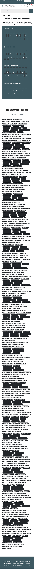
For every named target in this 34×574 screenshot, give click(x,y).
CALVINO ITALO (22, 176)
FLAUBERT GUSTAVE (7, 287)
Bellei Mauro (15, 493)
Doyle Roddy (6, 518)
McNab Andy (6, 382)
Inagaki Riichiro (19, 329)
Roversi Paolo (6, 421)
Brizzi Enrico (6, 319)
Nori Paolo (6, 520)
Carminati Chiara (7, 542)
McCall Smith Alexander (9, 340)
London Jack (16, 125)
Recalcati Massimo (7, 291)
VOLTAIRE (13, 319)
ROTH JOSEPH (6, 270)
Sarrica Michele (26, 402)
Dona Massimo (24, 495)
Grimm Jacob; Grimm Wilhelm (10, 310)
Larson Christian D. (8, 355)
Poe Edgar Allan (7, 166)
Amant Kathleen (21, 510)
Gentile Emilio (27, 497)
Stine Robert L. (14, 276)
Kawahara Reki (25, 506)
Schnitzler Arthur (7, 444)
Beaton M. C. (17, 204)
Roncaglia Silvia (15, 321)
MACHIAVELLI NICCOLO (19, 370)
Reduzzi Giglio (6, 440)
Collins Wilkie (22, 310)
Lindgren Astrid (17, 546)
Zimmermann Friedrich (8, 461)
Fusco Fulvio (26, 159)
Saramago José (15, 421)
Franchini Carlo (7, 121)
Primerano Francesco (8, 144)
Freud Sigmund (26, 161)
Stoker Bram (6, 276)
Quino (4, 427)
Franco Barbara (20, 200)
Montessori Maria (17, 297)
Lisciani (25, 127)
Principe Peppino (7, 297)
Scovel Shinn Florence (8, 200)
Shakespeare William (25, 134)
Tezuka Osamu (6, 153)
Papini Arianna (14, 520)
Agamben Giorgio (7, 516)
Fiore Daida (25, 406)
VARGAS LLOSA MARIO (16, 480)
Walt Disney (14, 217)
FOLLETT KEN (6, 376)
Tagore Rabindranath (17, 280)
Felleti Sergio (15, 253)
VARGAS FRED (17, 478)
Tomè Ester (17, 368)
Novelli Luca (14, 508)
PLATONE (13, 251)
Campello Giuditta (7, 140)
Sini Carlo (24, 516)
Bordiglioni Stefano (8, 206)
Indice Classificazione (13, 83)
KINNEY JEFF (14, 387)
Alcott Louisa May (17, 183)
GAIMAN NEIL (6, 215)
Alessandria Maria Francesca (10, 176)
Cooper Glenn (26, 357)
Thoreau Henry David (8, 368)
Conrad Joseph (6, 155)
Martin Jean (24, 429)
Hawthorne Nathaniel (20, 363)
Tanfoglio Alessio (18, 193)
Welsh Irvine (6, 470)
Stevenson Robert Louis (19, 147)
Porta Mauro (16, 121)
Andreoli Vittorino (8, 225)
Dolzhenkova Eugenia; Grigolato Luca (12, 385)
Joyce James (20, 319)
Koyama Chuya (16, 406)
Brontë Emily (15, 389)
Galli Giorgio (6, 489)
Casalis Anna (6, 127)
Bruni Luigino (6, 304)
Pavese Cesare (26, 155)
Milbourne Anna (15, 278)
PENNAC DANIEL (16, 285)
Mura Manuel (6, 151)
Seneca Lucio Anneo (15, 436)
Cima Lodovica (22, 215)
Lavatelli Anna (15, 391)
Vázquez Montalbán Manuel (23, 312)
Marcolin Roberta (15, 202)
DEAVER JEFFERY (6, 249)
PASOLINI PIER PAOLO (24, 393)
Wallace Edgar (26, 302)
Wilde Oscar (6, 130)
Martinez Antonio (17, 361)
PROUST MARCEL (23, 270)
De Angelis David (18, 476)
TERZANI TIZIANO (7, 535)
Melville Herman (25, 255)
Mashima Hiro (26, 140)
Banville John (6, 506)
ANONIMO (14, 198)
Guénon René (27, 236)
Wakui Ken (5, 436)
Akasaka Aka (19, 344)
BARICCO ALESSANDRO (8, 397)
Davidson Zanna (20, 457)
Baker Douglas (6, 387)
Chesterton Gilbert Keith (18, 187)
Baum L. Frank (15, 246)
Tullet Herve (6, 242)
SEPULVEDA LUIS (6, 221)
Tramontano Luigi (7, 346)
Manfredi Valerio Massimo (19, 380)
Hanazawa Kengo (7, 372)
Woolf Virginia (14, 164)
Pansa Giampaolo (25, 529)
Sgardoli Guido (7, 181)
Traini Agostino (19, 206)
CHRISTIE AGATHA (21, 157)
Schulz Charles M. (16, 172)
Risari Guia (27, 476)
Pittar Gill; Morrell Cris (17, 489)
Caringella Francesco (16, 487)
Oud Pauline (15, 448)
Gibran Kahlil (18, 236)
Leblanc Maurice (7, 159)
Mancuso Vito (20, 484)
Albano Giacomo (16, 263)
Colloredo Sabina (7, 193)
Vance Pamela (17, 138)
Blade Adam (20, 410)
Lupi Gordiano (6, 359)
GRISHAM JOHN (25, 240)
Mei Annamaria (6, 308)
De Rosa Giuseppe (18, 119)
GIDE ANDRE (5, 499)
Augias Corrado (7, 425)
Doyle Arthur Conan (24, 130)
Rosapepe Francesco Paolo (9, 438)
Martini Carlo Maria (8, 238)
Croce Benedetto (7, 525)
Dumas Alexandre (17, 166)
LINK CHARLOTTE (6, 448)
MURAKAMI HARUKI (7, 442)
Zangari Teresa (6, 266)
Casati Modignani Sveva (9, 312)
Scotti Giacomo (26, 412)
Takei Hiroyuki (14, 270)
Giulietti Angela (7, 484)
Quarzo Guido (22, 482)
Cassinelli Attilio (16, 467)
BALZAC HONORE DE (23, 198)
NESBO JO (5, 393)
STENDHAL (5, 306)
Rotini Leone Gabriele (8, 244)
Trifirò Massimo (16, 535)
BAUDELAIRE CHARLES (20, 474)
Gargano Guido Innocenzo (22, 461)
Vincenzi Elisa (16, 433)
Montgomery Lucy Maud (19, 257)
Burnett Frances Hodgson (9, 410)
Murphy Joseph (6, 263)
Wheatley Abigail (16, 506)
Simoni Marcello (7, 240)
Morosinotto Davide (20, 512)
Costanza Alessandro (18, 287)
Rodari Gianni (25, 149)
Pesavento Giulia (7, 361)
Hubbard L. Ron (16, 240)
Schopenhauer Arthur (25, 276)
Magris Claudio (7, 527)
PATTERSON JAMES (7, 229)
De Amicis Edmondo (17, 195)
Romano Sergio (16, 402)
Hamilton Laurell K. (15, 499)
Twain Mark (6, 164)
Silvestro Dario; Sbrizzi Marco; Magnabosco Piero (15, 342)
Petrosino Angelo (25, 317)
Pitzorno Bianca (25, 259)
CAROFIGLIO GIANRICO (8, 504)
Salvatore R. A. (17, 444)
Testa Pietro (14, 531)
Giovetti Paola (6, 325)
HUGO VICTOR (23, 306)
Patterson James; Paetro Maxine (19, 463)
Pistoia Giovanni (17, 542)
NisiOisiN (14, 304)
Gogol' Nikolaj (6, 495)
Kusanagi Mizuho (23, 387)
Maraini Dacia (17, 331)
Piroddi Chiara (17, 442)
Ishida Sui (24, 446)
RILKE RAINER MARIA (22, 438)
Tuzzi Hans (26, 491)
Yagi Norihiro (6, 293)
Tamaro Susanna (13, 393)
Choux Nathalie (7, 208)
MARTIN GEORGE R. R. (7, 472)
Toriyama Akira (7, 134)
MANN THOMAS (22, 531)
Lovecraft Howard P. (22, 300)
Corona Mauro (26, 372)
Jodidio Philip (16, 446)
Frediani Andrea (18, 491)
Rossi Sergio (6, 531)
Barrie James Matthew (24, 414)
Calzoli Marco (17, 357)
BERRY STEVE (5, 334)
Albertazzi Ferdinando (8, 378)
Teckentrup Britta (7, 548)
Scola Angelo (16, 516)
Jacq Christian (6, 302)
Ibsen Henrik (18, 397)
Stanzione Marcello (8, 399)
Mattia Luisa (23, 314)
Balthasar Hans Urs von (18, 325)
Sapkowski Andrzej (7, 478)
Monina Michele (7, 402)
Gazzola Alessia (7, 285)
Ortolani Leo (6, 412)
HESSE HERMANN (6, 253)
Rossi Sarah (25, 535)
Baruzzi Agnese (6, 185)
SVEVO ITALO (6, 251)
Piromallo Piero (25, 391)
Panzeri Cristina (17, 229)
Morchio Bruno (21, 427)
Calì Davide (14, 219)
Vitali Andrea (15, 181)
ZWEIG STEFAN (6, 217)
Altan (22, 125)
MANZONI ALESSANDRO (8, 329)
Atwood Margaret (19, 504)
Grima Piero (14, 518)
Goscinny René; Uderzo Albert (10, 414)
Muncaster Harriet (14, 306)
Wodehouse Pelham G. (8, 512)
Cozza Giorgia (16, 353)
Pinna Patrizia (6, 459)
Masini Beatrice (7, 259)
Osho (23, 204)
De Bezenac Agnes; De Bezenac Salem (21, 425)
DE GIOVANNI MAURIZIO (18, 189)
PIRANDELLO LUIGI (26, 142)
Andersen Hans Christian (9, 300)
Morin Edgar (6, 514)
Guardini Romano (24, 465)
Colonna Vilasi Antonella (20, 523)
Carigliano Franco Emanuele (18, 382)
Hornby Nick (6, 463)
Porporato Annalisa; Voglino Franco (12, 497)
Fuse (14, 484)
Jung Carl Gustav (18, 225)
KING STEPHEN (26, 185)
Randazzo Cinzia (15, 242)
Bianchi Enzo (26, 331)
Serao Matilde (6, 314)
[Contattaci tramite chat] (21, 5)
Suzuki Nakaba (23, 221)
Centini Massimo (25, 153)
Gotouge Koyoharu (7, 491)
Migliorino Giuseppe (8, 533)
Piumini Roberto (26, 138)
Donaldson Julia (20, 144)
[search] (31, 11)
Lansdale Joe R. (6, 295)
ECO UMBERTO (15, 249)
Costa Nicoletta (7, 125)
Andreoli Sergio (26, 172)
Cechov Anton (15, 450)
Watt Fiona (20, 132)
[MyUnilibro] (24, 5)
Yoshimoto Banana (7, 331)
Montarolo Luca (24, 164)
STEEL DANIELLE (6, 227)
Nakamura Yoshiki (23, 518)
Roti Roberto (6, 395)
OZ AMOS (14, 423)
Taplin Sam (13, 157)
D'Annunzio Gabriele (8, 236)
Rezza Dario (6, 261)
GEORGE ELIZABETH (17, 431)
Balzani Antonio (7, 408)
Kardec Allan (6, 391)
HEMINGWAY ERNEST (7, 501)
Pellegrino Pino (7, 149)
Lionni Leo (22, 493)
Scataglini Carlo (7, 338)
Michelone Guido (19, 544)
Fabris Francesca (7, 365)
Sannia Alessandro (7, 268)
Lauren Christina (7, 546)
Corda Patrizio (24, 514)
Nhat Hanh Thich (26, 291)
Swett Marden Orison (20, 210)
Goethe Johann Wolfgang (9, 212)
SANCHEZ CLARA (13, 482)
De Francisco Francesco (17, 395)
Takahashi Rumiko (16, 185)
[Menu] (2, 6)
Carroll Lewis (6, 187)
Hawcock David (16, 136)
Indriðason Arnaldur (8, 474)
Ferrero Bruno (6, 423)
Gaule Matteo (24, 527)
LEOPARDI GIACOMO (7, 455)
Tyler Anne (5, 465)
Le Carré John (27, 533)
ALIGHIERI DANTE (17, 234)
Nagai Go (23, 178)
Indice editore (10, 47)
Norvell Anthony (17, 208)
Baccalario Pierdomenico (20, 268)
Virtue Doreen (6, 280)
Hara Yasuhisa (6, 223)
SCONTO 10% (28, 1)
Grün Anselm (17, 291)
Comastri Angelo (7, 189)
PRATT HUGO (6, 336)
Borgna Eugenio (7, 353)
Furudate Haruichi (7, 234)
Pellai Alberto (14, 416)
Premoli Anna (23, 448)
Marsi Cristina (6, 450)
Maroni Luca (15, 314)
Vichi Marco (14, 215)
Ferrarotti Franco (16, 155)
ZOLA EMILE (14, 293)
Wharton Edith (18, 355)
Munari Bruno (6, 540)
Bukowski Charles (18, 272)
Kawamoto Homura (8, 323)
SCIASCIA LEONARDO (16, 295)
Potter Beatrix (6, 246)
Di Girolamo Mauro (18, 525)
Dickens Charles (7, 136)
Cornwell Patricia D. (8, 453)
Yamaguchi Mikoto (7, 523)
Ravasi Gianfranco (17, 168)
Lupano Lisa (6, 508)
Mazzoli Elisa (26, 208)
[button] (31, 5)
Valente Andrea (27, 480)
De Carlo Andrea (7, 380)
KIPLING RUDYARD (7, 174)
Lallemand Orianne (16, 127)
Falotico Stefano (18, 472)
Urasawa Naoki (14, 465)
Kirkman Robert (17, 159)
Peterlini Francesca (8, 210)
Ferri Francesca (7, 431)
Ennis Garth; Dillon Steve (9, 510)
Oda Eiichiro (13, 123)
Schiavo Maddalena (8, 544)
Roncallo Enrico (14, 376)
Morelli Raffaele (24, 520)
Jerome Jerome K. (15, 514)
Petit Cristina (26, 234)
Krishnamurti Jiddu (19, 323)
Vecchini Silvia (6, 198)
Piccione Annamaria (8, 537)
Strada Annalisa (25, 181)
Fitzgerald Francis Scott (21, 170)
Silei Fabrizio (6, 480)
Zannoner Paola (25, 459)
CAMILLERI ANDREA (7, 147)
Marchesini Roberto (8, 363)
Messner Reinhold (18, 501)
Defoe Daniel (23, 338)
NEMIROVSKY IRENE (7, 161)
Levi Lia (4, 344)
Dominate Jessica (7, 168)
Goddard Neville (7, 183)
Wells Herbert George (8, 170)
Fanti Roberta (17, 140)
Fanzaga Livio (6, 178)
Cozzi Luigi (23, 419)
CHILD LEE (14, 223)
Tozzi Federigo (6, 493)
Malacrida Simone (16, 227)
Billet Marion (21, 304)
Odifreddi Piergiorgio (8, 457)
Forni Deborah (6, 529)
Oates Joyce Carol (15, 470)
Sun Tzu (23, 478)
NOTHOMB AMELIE (18, 455)
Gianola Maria (18, 537)
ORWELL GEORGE (6, 142)
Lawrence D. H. (18, 244)
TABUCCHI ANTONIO (7, 357)
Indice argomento (11, 65)
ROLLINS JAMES (25, 263)
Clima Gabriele (20, 251)
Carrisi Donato (7, 467)
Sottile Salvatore (7, 370)
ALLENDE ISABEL (22, 293)
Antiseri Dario (15, 495)
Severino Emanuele (16, 412)
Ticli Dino (5, 482)
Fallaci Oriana (15, 529)
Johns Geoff (6, 419)
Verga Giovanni (7, 195)
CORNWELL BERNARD (7, 283)
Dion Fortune (14, 130)
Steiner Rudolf (25, 121)
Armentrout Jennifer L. (16, 261)
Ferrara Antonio (17, 289)
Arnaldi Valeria (16, 142)
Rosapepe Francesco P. (17, 359)
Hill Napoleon (15, 308)
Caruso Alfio (6, 416)
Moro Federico (11, 427)
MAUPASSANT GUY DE (18, 346)
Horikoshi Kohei (18, 283)
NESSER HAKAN (6, 487)
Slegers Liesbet (15, 259)
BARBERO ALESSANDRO (23, 423)
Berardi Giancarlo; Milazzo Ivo (19, 440)
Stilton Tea (5, 123)
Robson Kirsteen (7, 232)
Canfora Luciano (19, 238)
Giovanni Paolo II (7, 191)
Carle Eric (15, 338)
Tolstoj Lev (5, 157)
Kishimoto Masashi (18, 274)
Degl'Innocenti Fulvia (23, 223)
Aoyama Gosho (17, 191)
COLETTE (23, 421)
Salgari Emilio (6, 172)
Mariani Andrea (14, 334)
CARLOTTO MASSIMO (16, 540)
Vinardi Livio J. (15, 459)
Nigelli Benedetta (22, 212)
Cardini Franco (15, 178)
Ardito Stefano (7, 348)
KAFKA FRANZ (6, 202)
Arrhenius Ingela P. (24, 389)
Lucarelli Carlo (24, 416)
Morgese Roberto (18, 404)
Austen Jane (15, 134)
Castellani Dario (24, 249)
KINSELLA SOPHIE (17, 372)
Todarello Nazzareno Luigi (20, 374)
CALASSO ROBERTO (7, 433)
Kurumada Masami (7, 274)
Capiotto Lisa (6, 327)
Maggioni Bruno (14, 336)
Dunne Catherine (7, 446)
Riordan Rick (6, 219)
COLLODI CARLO (22, 151)
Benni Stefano (19, 378)
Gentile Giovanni (26, 285)
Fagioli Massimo (15, 419)
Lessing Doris (15, 527)
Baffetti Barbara (7, 351)
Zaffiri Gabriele (15, 255)
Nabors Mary (6, 429)
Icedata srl (20, 565)
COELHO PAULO (6, 389)
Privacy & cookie (26, 565)
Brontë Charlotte (7, 374)
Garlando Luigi (15, 153)
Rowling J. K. (22, 217)
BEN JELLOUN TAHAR (17, 408)
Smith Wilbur (6, 255)
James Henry (15, 221)
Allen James (11, 344)
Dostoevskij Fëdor (7, 138)
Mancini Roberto (15, 429)
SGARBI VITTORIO (25, 278)
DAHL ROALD (25, 227)
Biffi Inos (23, 253)
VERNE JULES (14, 151)
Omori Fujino (6, 317)
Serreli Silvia (16, 365)
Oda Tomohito (18, 533)
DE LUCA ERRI (23, 246)
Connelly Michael (16, 302)
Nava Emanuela (24, 336)
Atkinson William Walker (9, 132)
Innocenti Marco (7, 406)
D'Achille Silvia (16, 174)
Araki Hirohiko (17, 161)
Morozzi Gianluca (7, 404)
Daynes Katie (6, 278)
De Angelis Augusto (7, 476)
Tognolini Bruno (26, 433)
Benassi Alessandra (19, 399)
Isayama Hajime (15, 317)
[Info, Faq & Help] (27, 5)
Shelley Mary (6, 321)
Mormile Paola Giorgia (18, 348)
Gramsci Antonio (19, 453)
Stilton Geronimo (7, 119)
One (27, 457)
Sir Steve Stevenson (7, 272)
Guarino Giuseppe (7, 257)
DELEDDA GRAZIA (16, 149)
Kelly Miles (15, 232)
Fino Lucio (22, 232)
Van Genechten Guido (25, 334)
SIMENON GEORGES (22, 123)
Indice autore (10, 28)
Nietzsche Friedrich (7, 204)
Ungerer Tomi (26, 467)
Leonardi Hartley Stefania (17, 327)
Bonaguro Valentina (18, 351)
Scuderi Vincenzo (23, 219)
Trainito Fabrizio (16, 266)
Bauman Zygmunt (7, 289)
